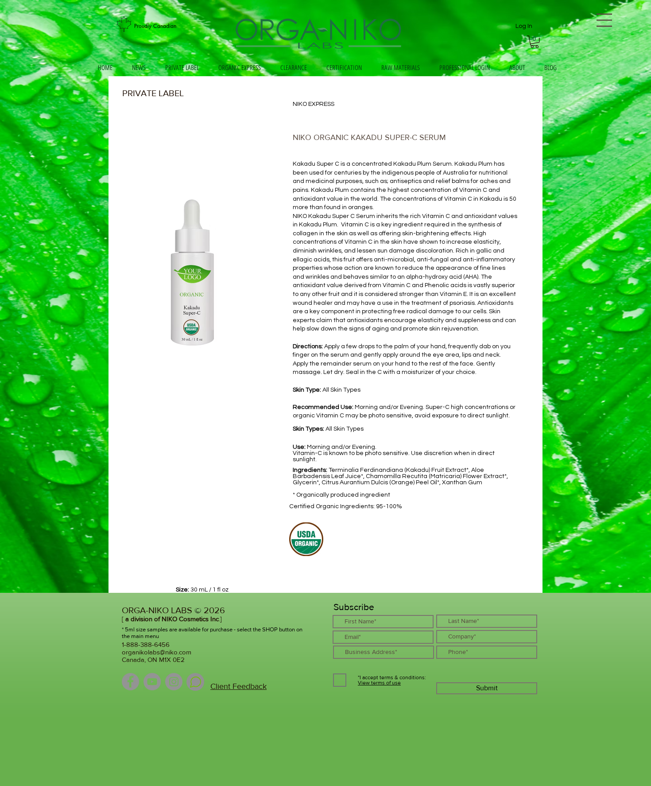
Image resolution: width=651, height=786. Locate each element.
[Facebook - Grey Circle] (130, 681)
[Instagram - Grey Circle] (173, 681)
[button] (534, 41)
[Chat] (195, 682)
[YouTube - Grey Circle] (152, 681)
